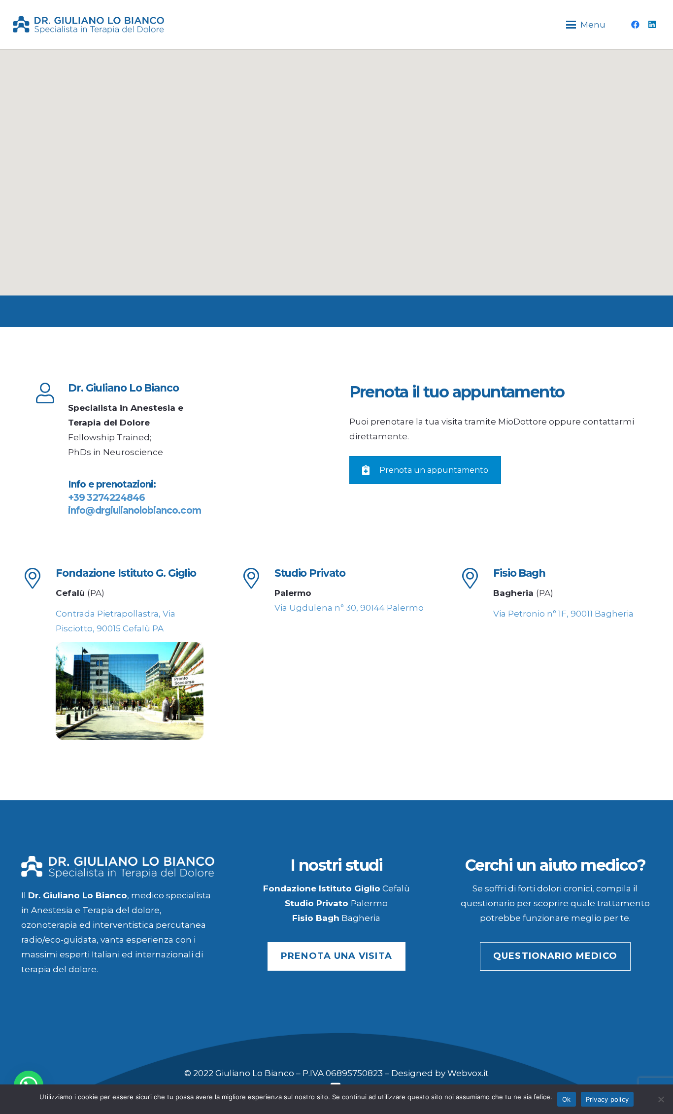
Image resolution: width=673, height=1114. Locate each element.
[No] (661, 1099)
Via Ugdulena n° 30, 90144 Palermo (349, 608)
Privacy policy (607, 1099)
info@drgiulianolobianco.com (134, 510)
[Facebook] (635, 24)
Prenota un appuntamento (433, 470)
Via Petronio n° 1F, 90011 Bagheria (563, 614)
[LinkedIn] (652, 24)
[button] (586, 24)
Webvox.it (468, 1073)
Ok (566, 1099)
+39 (106, 497)
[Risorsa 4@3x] (89, 24)
